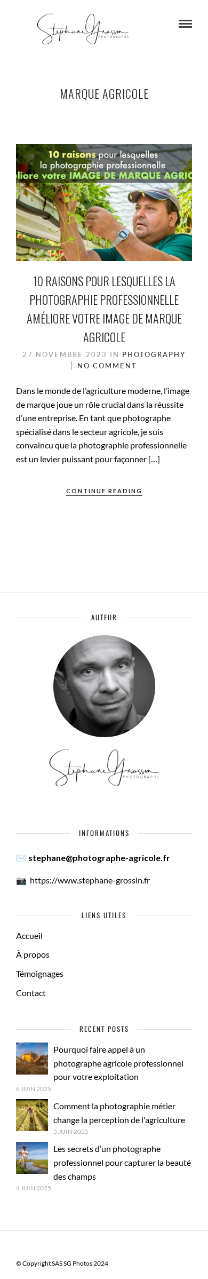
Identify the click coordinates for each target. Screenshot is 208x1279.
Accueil (29, 935)
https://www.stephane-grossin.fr (90, 880)
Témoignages (39, 973)
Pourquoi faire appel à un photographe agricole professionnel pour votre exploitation (118, 1062)
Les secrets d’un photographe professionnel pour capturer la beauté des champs (122, 1162)
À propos (33, 954)
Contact (31, 993)
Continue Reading (104, 490)
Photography (154, 354)
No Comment (107, 365)
